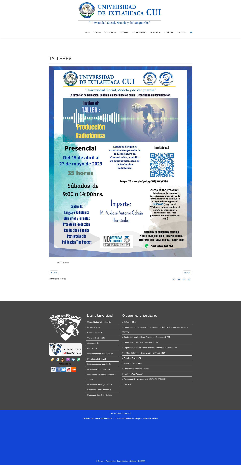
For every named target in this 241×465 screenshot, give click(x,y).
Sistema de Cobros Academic (99, 389)
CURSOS (97, 32)
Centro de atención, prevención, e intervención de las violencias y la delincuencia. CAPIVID (155, 329)
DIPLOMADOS (110, 32)
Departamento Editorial (96, 359)
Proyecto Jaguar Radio (133, 363)
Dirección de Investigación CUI (99, 384)
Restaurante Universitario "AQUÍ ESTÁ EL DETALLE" (145, 379)
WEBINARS (168, 32)
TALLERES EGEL (139, 32)
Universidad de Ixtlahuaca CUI (99, 322)
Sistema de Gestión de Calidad (99, 395)
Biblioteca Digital (93, 327)
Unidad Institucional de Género (136, 368)
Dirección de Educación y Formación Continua (101, 377)
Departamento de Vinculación (99, 364)
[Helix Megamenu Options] (191, 32)
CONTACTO (181, 32)
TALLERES (124, 32)
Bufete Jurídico (130, 322)
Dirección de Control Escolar (98, 369)
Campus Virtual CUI (95, 332)
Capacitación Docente (96, 337)
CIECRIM (127, 384)
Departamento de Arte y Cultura (100, 353)
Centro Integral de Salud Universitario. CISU (141, 342)
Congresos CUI (93, 343)
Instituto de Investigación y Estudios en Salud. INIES (144, 353)
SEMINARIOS (155, 32)
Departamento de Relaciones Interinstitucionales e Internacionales (150, 347)
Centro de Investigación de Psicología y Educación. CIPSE (147, 337)
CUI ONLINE (92, 348)
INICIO (87, 32)
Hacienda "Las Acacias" (133, 374)
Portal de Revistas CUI (133, 358)
